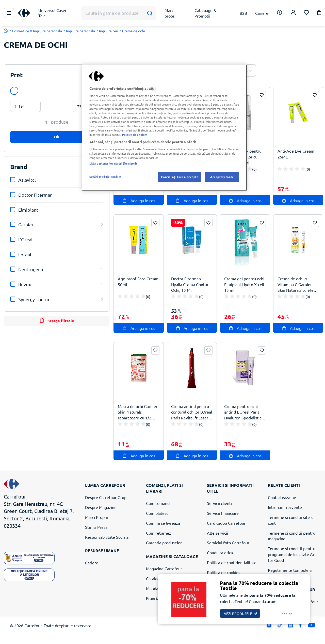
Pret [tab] (16, 75)
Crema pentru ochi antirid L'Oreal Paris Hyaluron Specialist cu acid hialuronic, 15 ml (244, 412)
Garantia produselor (164, 542)
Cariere (91, 562)
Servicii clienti (219, 503)
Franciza (153, 598)
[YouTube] (311, 626)
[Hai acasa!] (6, 30)
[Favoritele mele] (306, 13)
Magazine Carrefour (164, 568)
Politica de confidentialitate (231, 562)
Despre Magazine (101, 507)
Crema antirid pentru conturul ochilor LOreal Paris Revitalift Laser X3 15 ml (191, 412)
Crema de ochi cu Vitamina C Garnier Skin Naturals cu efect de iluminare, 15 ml (297, 284)
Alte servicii (217, 532)
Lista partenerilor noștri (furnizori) (113, 163)
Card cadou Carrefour (226, 522)
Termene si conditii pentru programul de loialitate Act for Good (292, 554)
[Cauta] (149, 13)
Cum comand (158, 503)
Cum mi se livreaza (163, 522)
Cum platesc (157, 513)
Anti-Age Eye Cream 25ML (296, 153)
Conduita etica (220, 552)
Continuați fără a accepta (179, 177)
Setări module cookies (105, 176)
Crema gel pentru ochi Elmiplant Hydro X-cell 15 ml (244, 284)
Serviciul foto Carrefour (228, 542)
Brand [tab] (18, 167)
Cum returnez (158, 532)
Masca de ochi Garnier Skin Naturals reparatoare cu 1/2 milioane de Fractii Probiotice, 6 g (137, 412)
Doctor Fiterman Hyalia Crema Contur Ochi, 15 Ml (189, 284)
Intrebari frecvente (285, 507)
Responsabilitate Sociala (106, 536)
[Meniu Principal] (9, 13)
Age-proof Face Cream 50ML (138, 281)
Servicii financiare (223, 513)
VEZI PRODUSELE (238, 613)
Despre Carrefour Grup (105, 497)
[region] (164, 127)
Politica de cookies (223, 572)
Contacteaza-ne (282, 497)
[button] (319, 13)
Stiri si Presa (96, 527)
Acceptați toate (222, 177)
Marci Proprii (96, 517)
